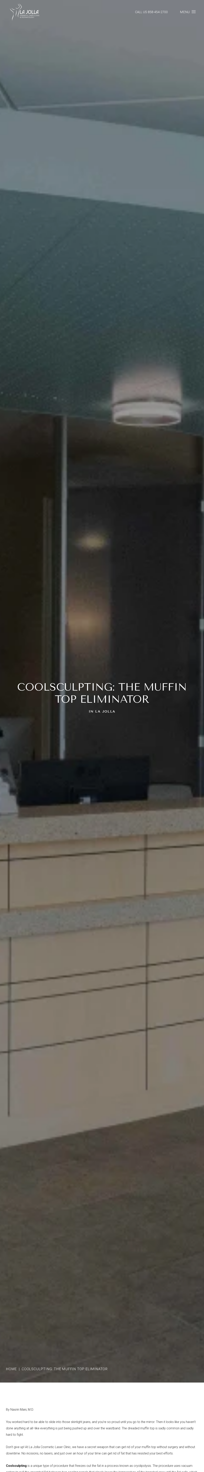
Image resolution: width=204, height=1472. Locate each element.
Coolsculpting (16, 1466)
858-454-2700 (158, 12)
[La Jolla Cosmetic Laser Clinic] (24, 13)
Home (11, 1369)
